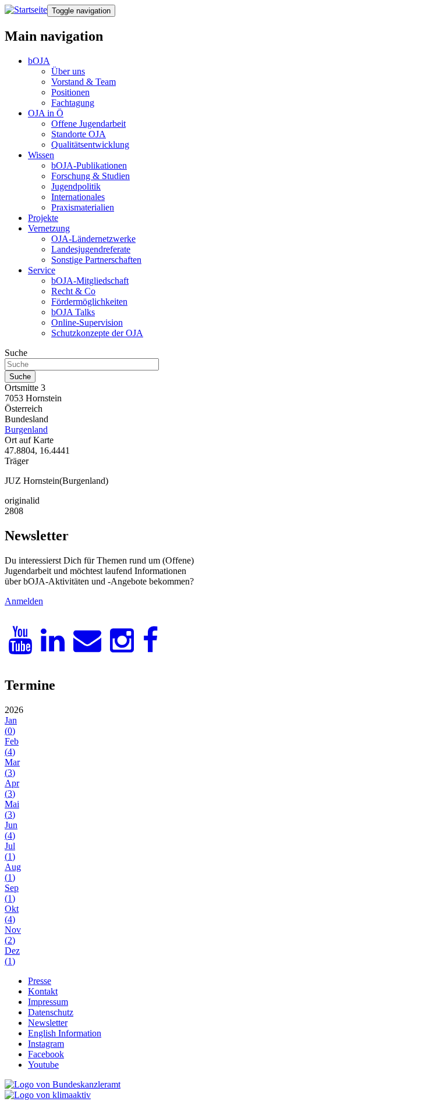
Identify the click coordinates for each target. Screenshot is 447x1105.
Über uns (68, 71)
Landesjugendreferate (90, 249)
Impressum (48, 1002)
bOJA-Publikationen (89, 165)
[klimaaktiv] (48, 1095)
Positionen (70, 92)
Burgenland (26, 429)
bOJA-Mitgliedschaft (90, 281)
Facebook (46, 1054)
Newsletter (48, 1023)
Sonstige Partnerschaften (96, 260)
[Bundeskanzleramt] (62, 1084)
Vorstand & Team (83, 82)
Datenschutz (50, 1012)
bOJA (39, 61)
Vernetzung (49, 228)
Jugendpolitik (76, 186)
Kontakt (43, 991)
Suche (16, 353)
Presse (39, 981)
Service (41, 270)
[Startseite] (26, 10)
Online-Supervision (87, 322)
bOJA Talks (73, 312)
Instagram (46, 1044)
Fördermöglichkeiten (89, 301)
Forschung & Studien (90, 176)
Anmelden (24, 601)
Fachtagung (72, 103)
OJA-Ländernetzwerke (93, 239)
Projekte (43, 218)
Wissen (41, 155)
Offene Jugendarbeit (88, 124)
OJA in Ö (45, 113)
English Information (64, 1033)
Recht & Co (73, 291)
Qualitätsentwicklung (90, 144)
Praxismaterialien (82, 207)
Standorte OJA (78, 134)
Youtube (43, 1065)
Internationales (78, 197)
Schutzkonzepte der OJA (97, 333)
